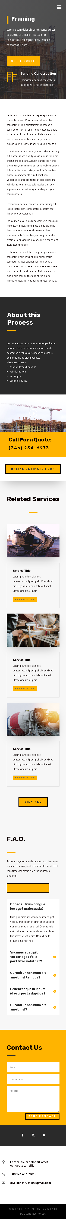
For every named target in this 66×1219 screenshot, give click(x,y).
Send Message (42, 1116)
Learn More (25, 599)
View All (33, 801)
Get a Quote (23, 61)
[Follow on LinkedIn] (43, 1135)
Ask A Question (28, 888)
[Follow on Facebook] (22, 1135)
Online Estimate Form (33, 469)
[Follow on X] (33, 1135)
